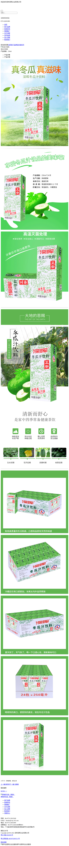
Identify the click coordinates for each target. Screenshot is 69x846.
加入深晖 (7, 37)
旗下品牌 (7, 27)
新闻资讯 (7, 29)
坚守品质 (7, 35)
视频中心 (7, 813)
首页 (5, 24)
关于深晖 (7, 33)
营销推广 (7, 31)
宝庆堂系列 (20, 45)
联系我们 (7, 39)
